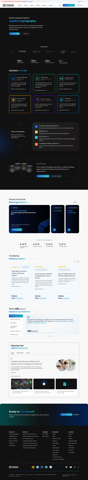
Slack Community (72, 443)
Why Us (70, 436)
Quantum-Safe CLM (15, 319)
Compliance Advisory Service (48, 143)
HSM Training (45, 436)
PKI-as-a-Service (13, 438)
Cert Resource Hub (57, 457)
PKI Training (45, 434)
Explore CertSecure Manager (17, 89)
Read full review (15, 286)
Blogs (54, 436)
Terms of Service (30, 474)
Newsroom (71, 445)
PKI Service (42, 131)
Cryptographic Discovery (13, 327)
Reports (54, 445)
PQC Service (43, 136)
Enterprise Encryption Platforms (30, 445)
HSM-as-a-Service (13, 441)
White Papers (56, 443)
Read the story (16, 229)
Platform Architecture (15, 331)
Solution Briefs (56, 447)
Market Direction (14, 334)
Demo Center (56, 452)
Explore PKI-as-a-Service (16, 110)
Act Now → (30, 1)
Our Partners (71, 447)
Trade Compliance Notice (40, 474)
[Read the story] (54, 229)
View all (75, 202)
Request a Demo (68, 5)
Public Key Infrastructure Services (30, 436)
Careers (70, 438)
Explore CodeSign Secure (65, 89)
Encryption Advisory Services (48, 126)
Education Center (57, 438)
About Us (70, 434)
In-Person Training (56, 176)
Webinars (55, 441)
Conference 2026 (72, 441)
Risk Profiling (13, 322)
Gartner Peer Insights (63, 62)
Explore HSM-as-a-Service (41, 110)
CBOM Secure (12, 445)
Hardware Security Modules (29, 447)
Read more (13, 372)
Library (54, 434)
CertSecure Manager (14, 434)
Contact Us (80, 5)
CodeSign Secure (13, 436)
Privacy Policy (11, 474)
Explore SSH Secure (63, 110)
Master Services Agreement (14, 476)
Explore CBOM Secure (40, 90)
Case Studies (56, 450)
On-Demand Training (43, 176)
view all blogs (14, 376)
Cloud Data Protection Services (30, 443)
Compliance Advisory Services (30, 441)
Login (79, 1)
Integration (55, 454)
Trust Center (71, 452)
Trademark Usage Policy (20, 474)
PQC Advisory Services (28, 438)
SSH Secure (11, 443)
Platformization (14, 316)
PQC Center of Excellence (58, 459)
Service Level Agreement (51, 474)
